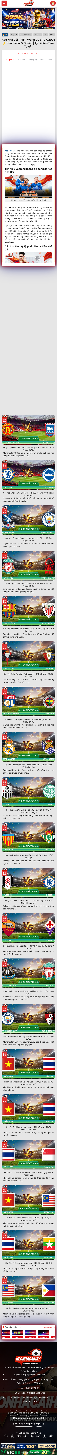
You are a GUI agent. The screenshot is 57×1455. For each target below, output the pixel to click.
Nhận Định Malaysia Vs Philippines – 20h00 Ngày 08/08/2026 (28, 1309)
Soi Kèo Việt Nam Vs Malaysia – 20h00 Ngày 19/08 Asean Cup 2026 (29, 1218)
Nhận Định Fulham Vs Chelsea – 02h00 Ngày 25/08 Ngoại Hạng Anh (28, 901)
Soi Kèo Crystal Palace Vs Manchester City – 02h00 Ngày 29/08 (28, 539)
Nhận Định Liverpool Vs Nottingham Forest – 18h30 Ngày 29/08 (29, 584)
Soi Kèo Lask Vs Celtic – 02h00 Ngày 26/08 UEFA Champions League (28, 811)
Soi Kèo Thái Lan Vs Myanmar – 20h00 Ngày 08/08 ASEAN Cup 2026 (28, 1264)
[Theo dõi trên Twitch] (51, 1436)
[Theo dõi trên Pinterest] (25, 1436)
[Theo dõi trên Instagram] (12, 1436)
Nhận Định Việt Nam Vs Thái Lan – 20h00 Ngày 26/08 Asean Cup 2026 (28, 1083)
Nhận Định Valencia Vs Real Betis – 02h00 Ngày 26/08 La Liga (28, 856)
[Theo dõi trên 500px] (38, 1436)
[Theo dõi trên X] (19, 1436)
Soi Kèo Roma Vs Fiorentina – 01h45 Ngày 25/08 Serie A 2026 (28, 947)
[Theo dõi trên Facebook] (6, 1436)
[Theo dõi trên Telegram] (44, 1436)
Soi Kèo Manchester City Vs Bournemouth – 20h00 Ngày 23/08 (28, 1037)
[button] (4, 3)
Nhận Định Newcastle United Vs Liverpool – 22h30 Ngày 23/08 (28, 992)
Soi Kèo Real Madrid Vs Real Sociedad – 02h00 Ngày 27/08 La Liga (28, 765)
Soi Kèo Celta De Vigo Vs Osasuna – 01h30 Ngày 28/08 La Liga (28, 675)
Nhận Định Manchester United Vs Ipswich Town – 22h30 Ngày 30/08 (28, 448)
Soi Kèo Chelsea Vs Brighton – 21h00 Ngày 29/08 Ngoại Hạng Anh (28, 494)
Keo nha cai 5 (22, 1367)
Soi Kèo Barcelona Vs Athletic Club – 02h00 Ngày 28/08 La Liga (28, 629)
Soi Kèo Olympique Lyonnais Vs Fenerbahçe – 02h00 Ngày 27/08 (28, 720)
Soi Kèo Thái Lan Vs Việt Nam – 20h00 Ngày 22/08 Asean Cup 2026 (28, 1128)
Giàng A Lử (36, 1433)
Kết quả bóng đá (38, 1367)
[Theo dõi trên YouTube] (31, 1436)
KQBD (51, 1367)
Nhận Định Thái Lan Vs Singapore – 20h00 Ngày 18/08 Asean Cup (28, 1173)
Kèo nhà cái (9, 1367)
